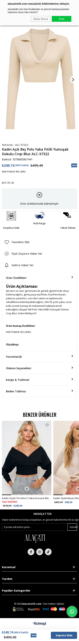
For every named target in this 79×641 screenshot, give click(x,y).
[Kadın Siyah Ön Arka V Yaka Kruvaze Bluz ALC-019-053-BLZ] (26, 458)
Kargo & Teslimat (18, 380)
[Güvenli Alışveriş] (45, 609)
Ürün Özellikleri (16, 278)
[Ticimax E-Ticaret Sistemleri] (39, 624)
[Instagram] (39, 551)
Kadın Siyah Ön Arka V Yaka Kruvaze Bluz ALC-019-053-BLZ (26, 498)
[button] (6, 494)
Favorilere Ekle (47, 425)
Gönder (73, 527)
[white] (34, 538)
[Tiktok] (48, 551)
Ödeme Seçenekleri (18, 368)
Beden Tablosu (16, 391)
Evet (61, 18)
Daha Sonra (40, 18)
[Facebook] (31, 551)
